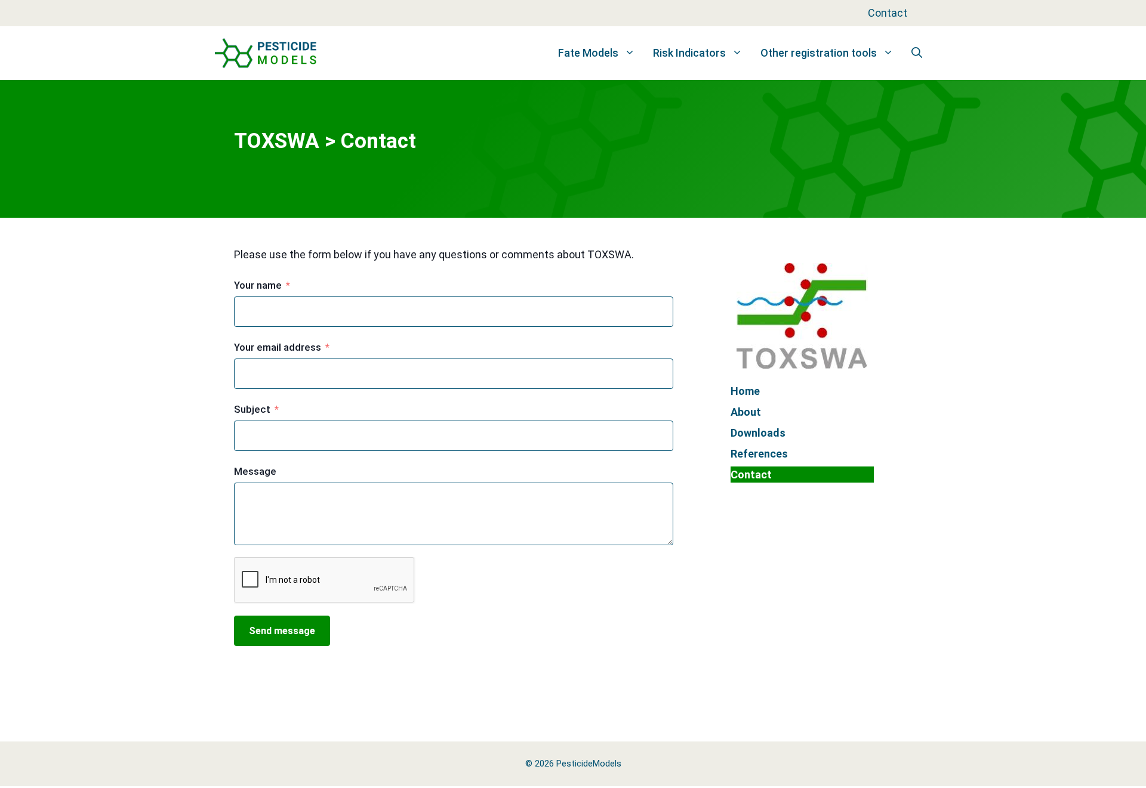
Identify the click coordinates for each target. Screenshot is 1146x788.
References (759, 453)
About (746, 412)
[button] (916, 53)
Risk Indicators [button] (689, 53)
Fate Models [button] (588, 53)
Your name (258, 285)
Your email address (277, 347)
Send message (282, 630)
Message (255, 471)
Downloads (758, 433)
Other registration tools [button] (818, 53)
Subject (252, 409)
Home (745, 391)
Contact (887, 13)
